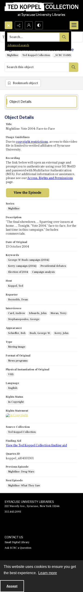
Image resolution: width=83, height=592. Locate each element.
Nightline (12, 55)
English (12, 388)
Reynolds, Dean (18, 299)
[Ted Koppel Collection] (41, 10)
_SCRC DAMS (62, 55)
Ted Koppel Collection (36, 55)
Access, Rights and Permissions (50, 178)
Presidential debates (53, 266)
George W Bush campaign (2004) (28, 260)
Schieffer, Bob (17, 333)
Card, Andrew (16, 313)
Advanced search (18, 45)
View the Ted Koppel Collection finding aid (36, 445)
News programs (18, 360)
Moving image (16, 347)
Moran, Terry (58, 313)
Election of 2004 (18, 272)
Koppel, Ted (15, 286)
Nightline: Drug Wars (21, 471)
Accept (12, 586)
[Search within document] (73, 67)
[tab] (41, 102)
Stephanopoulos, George (23, 319)
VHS (11, 374)
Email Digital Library (17, 542)
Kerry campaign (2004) (22, 266)
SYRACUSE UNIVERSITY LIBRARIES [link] (29, 502)
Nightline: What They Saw (24, 485)
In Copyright (16, 402)
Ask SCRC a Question (18, 548)
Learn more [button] (47, 573)
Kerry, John (61, 333)
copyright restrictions (32, 142)
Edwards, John (38, 313)
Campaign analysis (43, 272)
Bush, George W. (40, 333)
